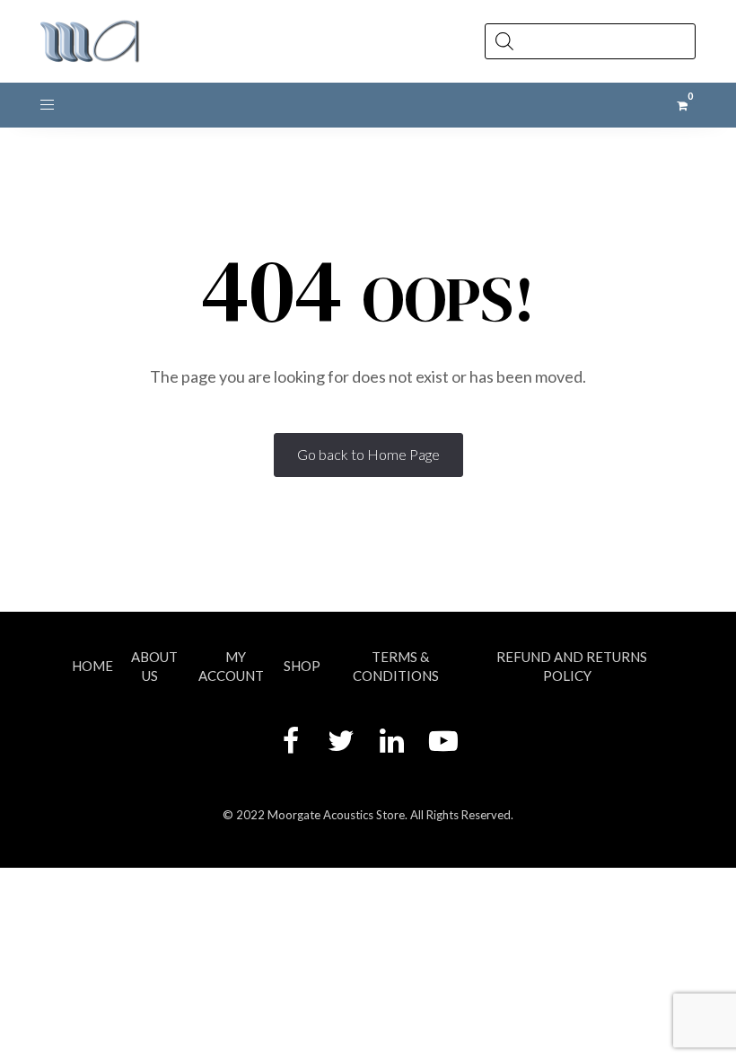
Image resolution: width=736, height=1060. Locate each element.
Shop (302, 666)
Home (92, 666)
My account (231, 666)
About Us (154, 666)
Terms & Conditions (396, 666)
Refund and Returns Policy (571, 666)
